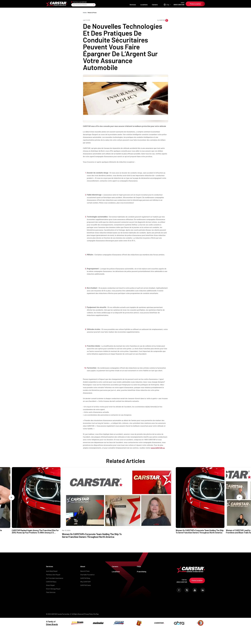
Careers (155, 4)
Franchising (141, 571)
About (82, 566)
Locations (144, 4)
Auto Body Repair (52, 571)
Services (133, 4)
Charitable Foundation (87, 575)
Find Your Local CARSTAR (80, 2)
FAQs (139, 566)
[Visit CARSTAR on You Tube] (195, 590)
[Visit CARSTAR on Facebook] (179, 590)
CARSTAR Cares (85, 585)
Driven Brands (52, 624)
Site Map (96, 614)
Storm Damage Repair (53, 589)
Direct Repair (50, 585)
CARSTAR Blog (85, 578)
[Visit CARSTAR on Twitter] (187, 590)
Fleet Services (50, 592)
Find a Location (195, 4)
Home (84, 12)
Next (239, 497)
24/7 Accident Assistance (54, 578)
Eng (167, 4)
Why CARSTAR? (85, 582)
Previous (12, 497)
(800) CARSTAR (179, 4)
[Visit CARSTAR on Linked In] (203, 590)
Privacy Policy (88, 614)
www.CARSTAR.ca (158, 448)
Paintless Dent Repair (53, 575)
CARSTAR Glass (51, 582)
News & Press (92, 12)
